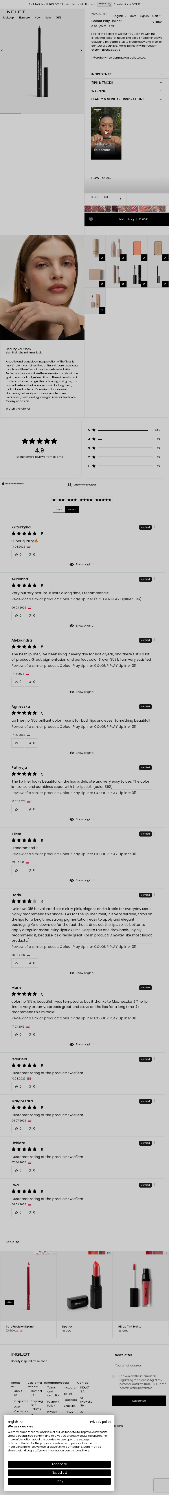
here (86, 1450)
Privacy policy (100, 1422)
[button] (15, 1422)
